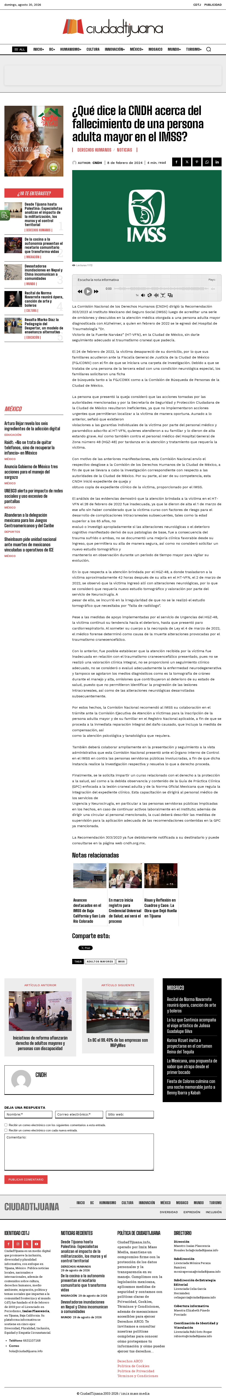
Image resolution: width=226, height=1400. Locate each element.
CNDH (97, 163)
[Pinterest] (196, 162)
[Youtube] (36, 1244)
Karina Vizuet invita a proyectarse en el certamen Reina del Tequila (189, 1046)
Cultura (31, 310)
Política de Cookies (133, 1366)
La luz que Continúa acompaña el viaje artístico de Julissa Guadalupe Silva (191, 1025)
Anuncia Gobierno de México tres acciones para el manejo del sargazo (31, 472)
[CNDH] (75, 163)
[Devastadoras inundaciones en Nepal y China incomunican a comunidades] (13, 272)
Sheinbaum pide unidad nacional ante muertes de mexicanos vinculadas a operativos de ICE (30, 544)
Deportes (12, 531)
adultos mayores (100, 961)
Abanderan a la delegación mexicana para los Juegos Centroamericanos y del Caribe (29, 520)
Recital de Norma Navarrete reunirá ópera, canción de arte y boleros (44, 299)
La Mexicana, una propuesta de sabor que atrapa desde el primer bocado (192, 1066)
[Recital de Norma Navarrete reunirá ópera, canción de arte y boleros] (13, 299)
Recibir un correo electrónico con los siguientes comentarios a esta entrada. (57, 1125)
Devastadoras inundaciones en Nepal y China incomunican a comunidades (43, 272)
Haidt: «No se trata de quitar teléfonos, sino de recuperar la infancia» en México (29, 447)
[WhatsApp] (207, 162)
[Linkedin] (217, 162)
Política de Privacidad (135, 1371)
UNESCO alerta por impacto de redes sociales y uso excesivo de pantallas (33, 496)
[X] (186, 162)
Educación (32, 337)
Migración (32, 257)
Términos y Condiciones (137, 1376)
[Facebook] (176, 162)
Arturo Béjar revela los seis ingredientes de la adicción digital (32, 426)
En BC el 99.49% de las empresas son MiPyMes (118, 1042)
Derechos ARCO (130, 1361)
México (10, 459)
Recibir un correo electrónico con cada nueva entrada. (43, 1130)
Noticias (124, 150)
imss (121, 961)
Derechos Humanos (38, 230)
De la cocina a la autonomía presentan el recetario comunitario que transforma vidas (44, 245)
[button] (208, 49)
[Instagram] (18, 1244)
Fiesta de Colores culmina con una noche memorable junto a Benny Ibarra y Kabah (191, 1087)
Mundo (30, 284)
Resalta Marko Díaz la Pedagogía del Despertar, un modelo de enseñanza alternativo (44, 325)
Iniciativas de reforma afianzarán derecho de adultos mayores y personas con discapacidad (40, 1043)
